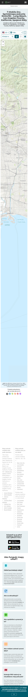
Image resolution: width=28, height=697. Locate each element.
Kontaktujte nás (16, 661)
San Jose (19, 480)
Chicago (19, 466)
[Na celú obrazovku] (25, 32)
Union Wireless (8, 493)
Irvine (18, 527)
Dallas (19, 478)
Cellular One (7, 504)
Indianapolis (20, 481)
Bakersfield (20, 513)
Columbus (20, 489)
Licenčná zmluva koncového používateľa (16, 691)
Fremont (19, 525)
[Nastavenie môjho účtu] (25, 2)
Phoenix (19, 472)
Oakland (19, 512)
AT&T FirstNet (8, 508)
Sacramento (20, 510)
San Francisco (21, 485)
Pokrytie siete (17, 36)
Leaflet (4, 383)
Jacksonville (20, 483)
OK (14, 694)
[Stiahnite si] (14, 542)
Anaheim (19, 515)
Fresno (19, 508)
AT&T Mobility (8, 495)
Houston (19, 468)
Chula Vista (20, 523)
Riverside (19, 519)
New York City (21, 463)
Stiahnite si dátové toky (20, 36)
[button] (3, 41)
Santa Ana (20, 517)
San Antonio (20, 474)
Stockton (19, 521)
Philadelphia (20, 470)
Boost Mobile (7, 510)
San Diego (20, 476)
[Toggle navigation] (2, 2)
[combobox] (5, 32)
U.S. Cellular (7, 506)
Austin (19, 487)
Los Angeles (20, 465)
